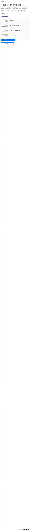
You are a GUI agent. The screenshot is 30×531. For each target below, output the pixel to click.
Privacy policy (4, 16)
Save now (6, 43)
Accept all (7, 40)
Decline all (22, 40)
